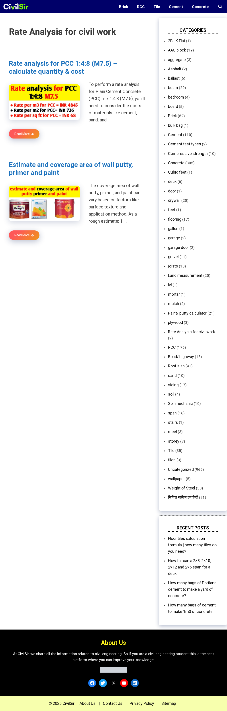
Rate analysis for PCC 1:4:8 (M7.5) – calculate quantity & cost (63, 67)
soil (171, 394)
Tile (157, 6)
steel (172, 431)
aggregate (177, 59)
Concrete (200, 6)
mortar (174, 294)
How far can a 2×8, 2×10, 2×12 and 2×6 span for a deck (189, 567)
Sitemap (168, 703)
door (172, 191)
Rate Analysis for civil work (191, 331)
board (173, 106)
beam (173, 87)
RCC (141, 6)
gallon (173, 228)
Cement (176, 6)
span (172, 413)
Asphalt (174, 69)
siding (173, 384)
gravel (173, 256)
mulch (173, 303)
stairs (173, 422)
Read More (22, 134)
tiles (172, 459)
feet (171, 209)
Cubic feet (177, 172)
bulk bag (175, 125)
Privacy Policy (142, 703)
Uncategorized (181, 469)
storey (173, 441)
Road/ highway (181, 356)
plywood (175, 322)
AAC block (177, 50)
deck (172, 181)
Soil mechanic (180, 403)
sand (172, 375)
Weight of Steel (181, 488)
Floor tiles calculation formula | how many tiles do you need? (192, 545)
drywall (174, 200)
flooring (174, 219)
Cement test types (184, 144)
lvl (170, 285)
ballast (174, 78)
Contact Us (112, 703)
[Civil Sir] (17, 6)
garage (174, 238)
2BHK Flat (176, 40)
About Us (88, 703)
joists (173, 266)
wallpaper (176, 478)
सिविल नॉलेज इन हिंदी (183, 497)
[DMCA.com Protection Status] (113, 671)
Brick (123, 6)
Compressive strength (188, 153)
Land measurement (185, 275)
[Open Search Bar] (220, 6)
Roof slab (176, 366)
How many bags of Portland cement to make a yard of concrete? (192, 589)
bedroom (176, 97)
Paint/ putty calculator (187, 313)
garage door (178, 247)
